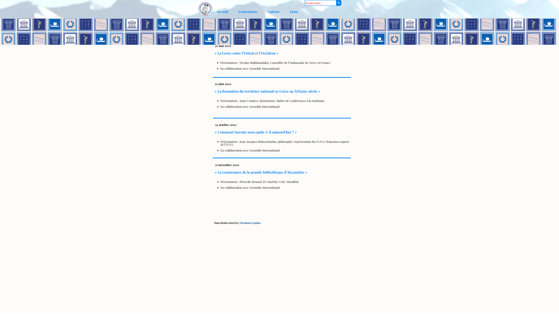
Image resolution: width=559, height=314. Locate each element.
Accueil (222, 11)
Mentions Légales (250, 223)
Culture (274, 11)
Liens (294, 11)
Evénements (248, 11)
